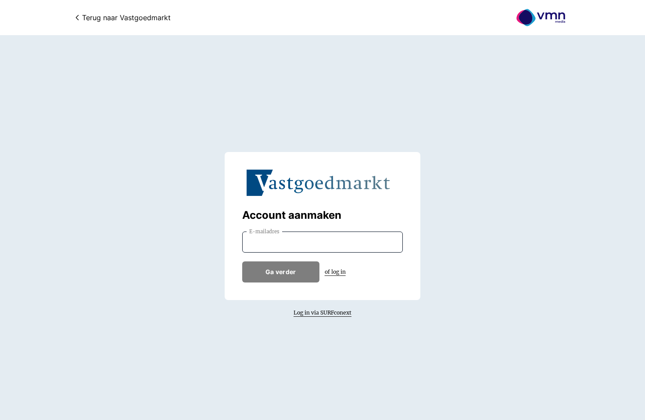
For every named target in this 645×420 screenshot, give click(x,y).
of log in (335, 271)
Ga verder (280, 271)
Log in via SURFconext (322, 312)
